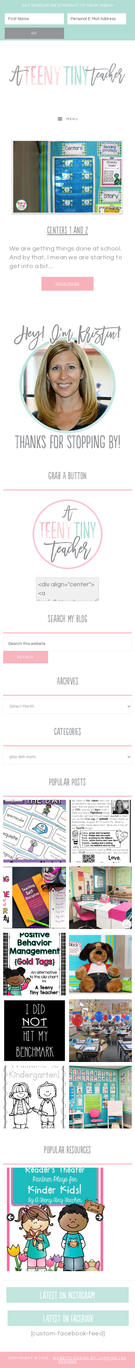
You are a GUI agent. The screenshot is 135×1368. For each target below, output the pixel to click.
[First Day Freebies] (34, 1098)
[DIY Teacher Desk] (100, 899)
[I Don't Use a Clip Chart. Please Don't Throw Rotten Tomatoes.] (34, 965)
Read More (67, 283)
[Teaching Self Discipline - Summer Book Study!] (34, 899)
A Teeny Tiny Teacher (67, 76)
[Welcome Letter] (100, 832)
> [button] (99, 1218)
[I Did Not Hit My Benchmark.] (34, 1031)
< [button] (11, 1218)
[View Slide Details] (55, 1219)
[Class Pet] (100, 965)
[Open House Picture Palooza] (100, 1031)
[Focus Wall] (100, 1098)
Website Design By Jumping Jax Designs (90, 1359)
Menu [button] (72, 119)
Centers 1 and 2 (67, 230)
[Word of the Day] (34, 832)
